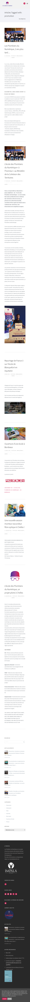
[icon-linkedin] (6, 894)
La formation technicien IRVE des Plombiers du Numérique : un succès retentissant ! (14, 783)
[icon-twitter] (8, 894)
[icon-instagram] (11, 894)
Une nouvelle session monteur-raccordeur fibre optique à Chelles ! (14, 523)
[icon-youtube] (16, 894)
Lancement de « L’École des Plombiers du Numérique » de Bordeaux (13, 490)
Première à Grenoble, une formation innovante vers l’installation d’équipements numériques (14, 793)
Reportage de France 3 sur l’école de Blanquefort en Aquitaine (14, 365)
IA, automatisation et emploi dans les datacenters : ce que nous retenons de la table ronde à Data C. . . (15, 763)
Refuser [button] (9, 998)
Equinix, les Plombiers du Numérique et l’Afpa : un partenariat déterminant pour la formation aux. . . (15, 773)
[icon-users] (5, 903)
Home (20, 18)
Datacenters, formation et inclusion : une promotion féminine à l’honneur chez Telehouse (15, 753)
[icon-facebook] (13, 894)
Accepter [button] (4, 998)
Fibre (14, 184)
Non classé (8, 816)
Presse (7, 821)
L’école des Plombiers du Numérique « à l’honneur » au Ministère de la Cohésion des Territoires (14, 171)
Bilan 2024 (8, 952)
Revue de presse (9, 955)
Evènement (10, 184)
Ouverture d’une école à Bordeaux (15, 445)
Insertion (17, 57)
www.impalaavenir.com (14, 859)
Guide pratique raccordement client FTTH (15, 958)
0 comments (7, 57)
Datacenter (8, 805)
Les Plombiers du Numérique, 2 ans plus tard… (14, 49)
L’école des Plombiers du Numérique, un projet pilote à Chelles (14, 589)
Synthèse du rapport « (13, 962)
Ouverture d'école (20, 453)
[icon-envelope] (24, 3)
